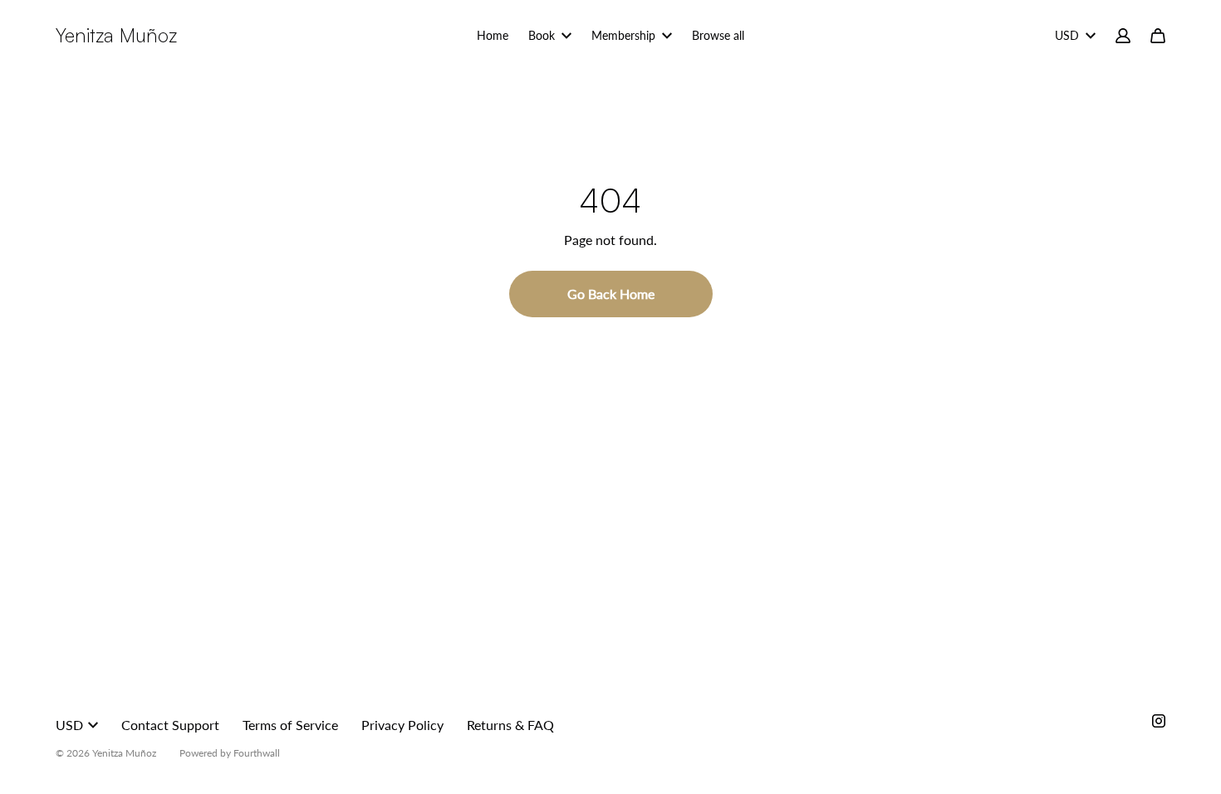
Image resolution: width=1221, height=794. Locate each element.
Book (541, 35)
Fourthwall (256, 753)
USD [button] (1067, 35)
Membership (623, 35)
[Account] (1123, 35)
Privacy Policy (402, 725)
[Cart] (1157, 35)
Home (492, 35)
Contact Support (170, 725)
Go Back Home (611, 293)
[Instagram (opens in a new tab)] (1158, 721)
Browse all (718, 35)
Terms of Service (290, 725)
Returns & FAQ (510, 725)
